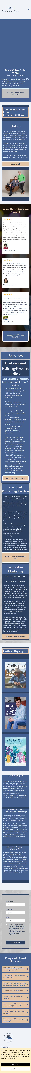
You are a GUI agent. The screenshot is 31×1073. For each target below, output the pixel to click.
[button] (28, 10)
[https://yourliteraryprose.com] (10, 9)
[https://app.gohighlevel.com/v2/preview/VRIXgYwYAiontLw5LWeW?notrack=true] (15, 1038)
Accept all (15, 1064)
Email (8, 917)
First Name (10, 901)
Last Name (9, 909)
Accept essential (15, 1069)
